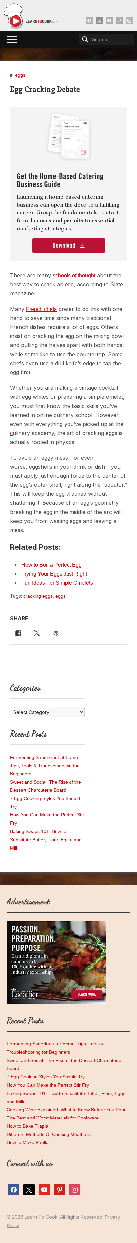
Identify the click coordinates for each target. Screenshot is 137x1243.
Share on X (36, 633)
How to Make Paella (28, 1142)
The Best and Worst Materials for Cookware (53, 1117)
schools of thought (74, 275)
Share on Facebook (17, 633)
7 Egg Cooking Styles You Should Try (46, 1076)
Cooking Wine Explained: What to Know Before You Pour (66, 1109)
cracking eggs (38, 596)
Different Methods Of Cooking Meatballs (49, 1134)
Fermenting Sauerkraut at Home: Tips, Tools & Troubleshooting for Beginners (44, 766)
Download (64, 245)
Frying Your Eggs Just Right (54, 574)
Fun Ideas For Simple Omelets (57, 583)
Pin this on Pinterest (56, 633)
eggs (20, 75)
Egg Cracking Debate (45, 89)
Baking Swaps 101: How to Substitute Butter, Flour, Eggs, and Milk (46, 840)
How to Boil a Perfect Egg (51, 565)
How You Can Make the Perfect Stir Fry (48, 1085)
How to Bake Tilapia (27, 1126)
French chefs (41, 309)
